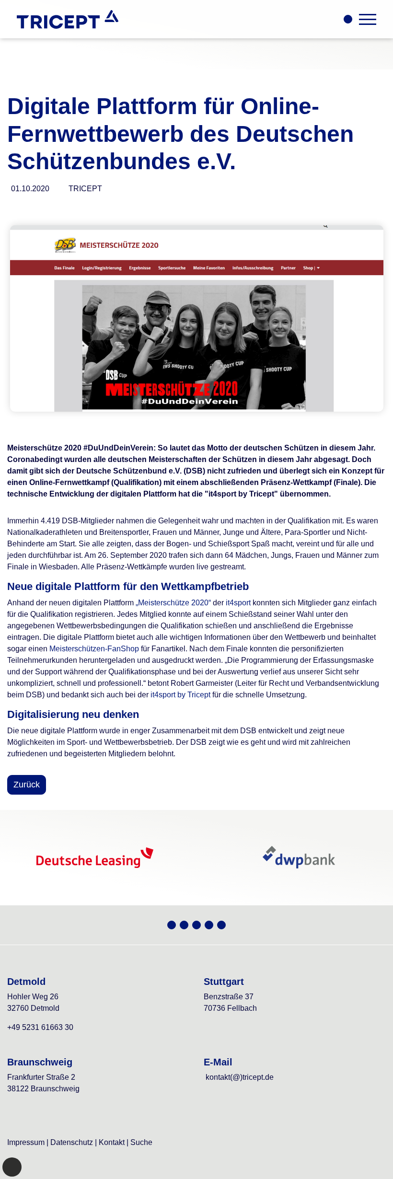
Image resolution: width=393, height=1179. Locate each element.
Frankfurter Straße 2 (41, 1077)
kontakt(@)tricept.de (240, 1077)
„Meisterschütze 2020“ (173, 603)
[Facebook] (209, 925)
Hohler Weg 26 (32, 997)
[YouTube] (184, 925)
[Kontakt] (348, 19)
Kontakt (112, 1142)
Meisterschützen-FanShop (94, 649)
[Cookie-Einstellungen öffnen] (12, 1167)
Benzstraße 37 (229, 997)
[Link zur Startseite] (67, 19)
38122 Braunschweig (43, 1089)
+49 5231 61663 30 (40, 1027)
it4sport (238, 603)
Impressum (26, 1142)
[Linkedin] (221, 925)
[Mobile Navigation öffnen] (367, 19)
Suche (141, 1142)
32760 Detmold (33, 1008)
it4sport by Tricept (180, 695)
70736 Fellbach (230, 1008)
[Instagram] (196, 925)
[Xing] (171, 925)
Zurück (26, 784)
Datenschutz (71, 1142)
